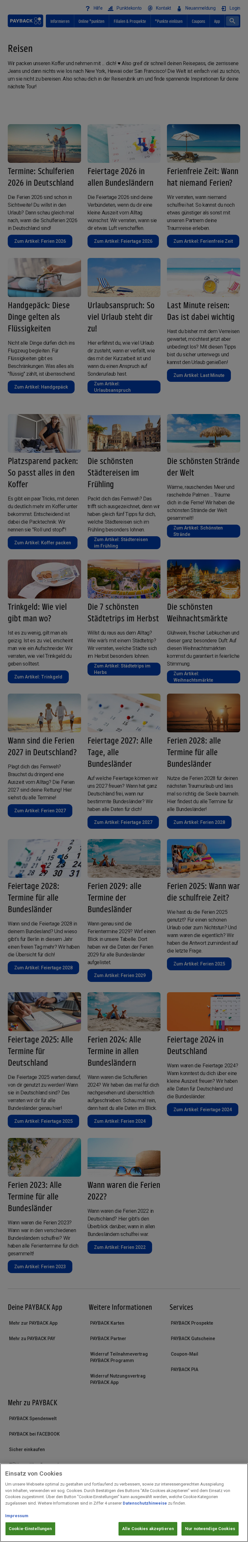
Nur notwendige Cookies (210, 1528)
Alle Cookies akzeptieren (148, 1528)
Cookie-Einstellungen (30, 1528)
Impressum (16, 1515)
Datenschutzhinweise (145, 1503)
